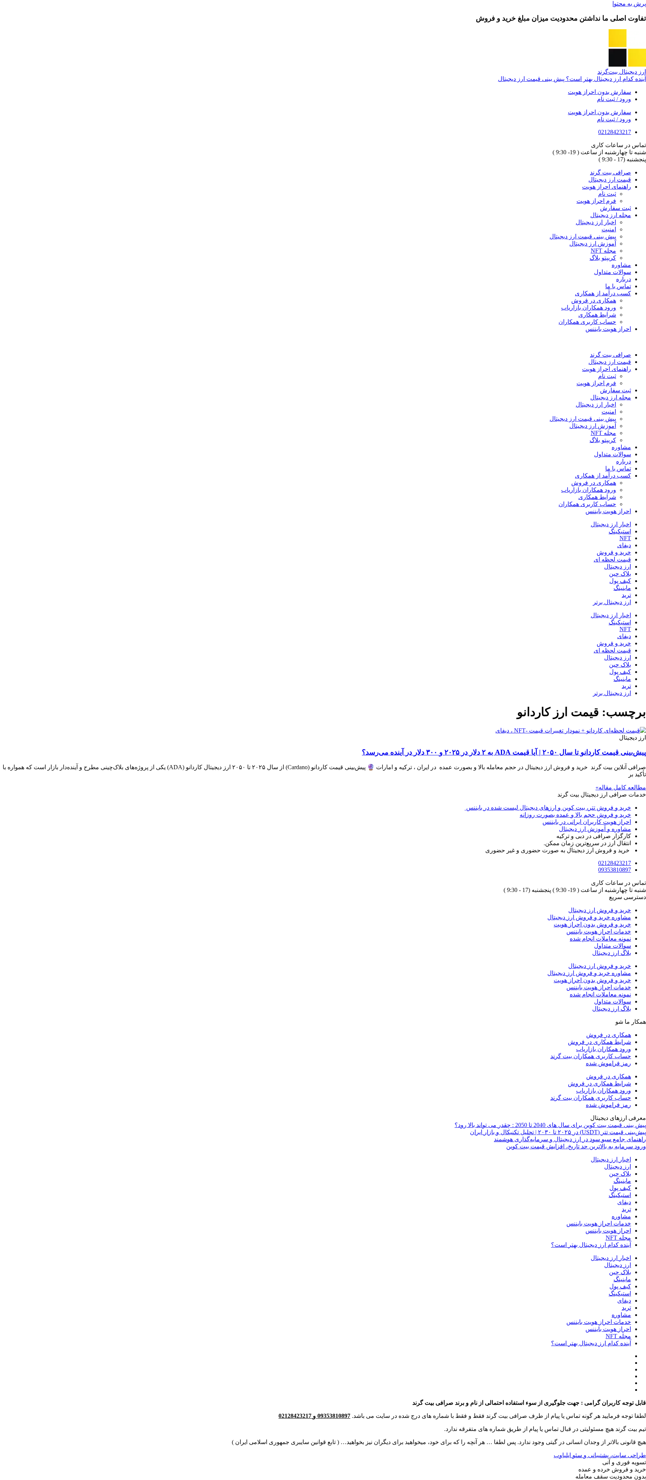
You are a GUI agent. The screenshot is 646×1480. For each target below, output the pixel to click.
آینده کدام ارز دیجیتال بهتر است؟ (591, 1245)
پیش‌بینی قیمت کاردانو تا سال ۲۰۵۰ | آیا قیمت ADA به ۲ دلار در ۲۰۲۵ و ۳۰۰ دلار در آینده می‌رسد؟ (504, 752)
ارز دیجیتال (617, 566)
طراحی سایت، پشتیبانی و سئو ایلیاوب (600, 1455)
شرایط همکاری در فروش (599, 1042)
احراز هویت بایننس (608, 329)
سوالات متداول (612, 272)
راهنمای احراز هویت (606, 186)
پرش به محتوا (629, 3)
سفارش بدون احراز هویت (599, 92)
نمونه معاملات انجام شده (600, 938)
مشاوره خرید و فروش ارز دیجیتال (589, 917)
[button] (323, 341)
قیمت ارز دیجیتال (609, 179)
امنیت (609, 229)
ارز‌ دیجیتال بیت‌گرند (621, 71)
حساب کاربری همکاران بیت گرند (590, 1056)
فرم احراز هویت (596, 201)
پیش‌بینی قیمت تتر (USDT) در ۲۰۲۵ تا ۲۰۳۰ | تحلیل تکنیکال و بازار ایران (558, 1132)
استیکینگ (620, 531)
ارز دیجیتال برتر (612, 602)
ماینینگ (622, 588)
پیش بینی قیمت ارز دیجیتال (583, 236)
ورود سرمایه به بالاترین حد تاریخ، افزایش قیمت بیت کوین (576, 1146)
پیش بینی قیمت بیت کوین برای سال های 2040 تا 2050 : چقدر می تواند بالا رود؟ (550, 1125)
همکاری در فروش (593, 300)
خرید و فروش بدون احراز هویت (592, 924)
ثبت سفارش (615, 208)
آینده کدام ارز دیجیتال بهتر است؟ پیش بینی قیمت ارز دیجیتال (572, 79)
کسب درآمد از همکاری (603, 293)
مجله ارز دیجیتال (610, 215)
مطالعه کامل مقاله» (621, 787)
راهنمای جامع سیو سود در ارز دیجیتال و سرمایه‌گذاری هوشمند (570, 1139)
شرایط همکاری (597, 314)
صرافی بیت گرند (610, 172)
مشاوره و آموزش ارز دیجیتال (595, 829)
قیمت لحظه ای (612, 559)
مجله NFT (603, 250)
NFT (625, 538)
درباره (623, 279)
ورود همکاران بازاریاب (588, 307)
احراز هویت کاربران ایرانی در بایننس (586, 822)
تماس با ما (618, 286)
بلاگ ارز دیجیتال (611, 953)
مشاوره (621, 265)
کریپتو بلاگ (603, 258)
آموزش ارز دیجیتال (592, 243)
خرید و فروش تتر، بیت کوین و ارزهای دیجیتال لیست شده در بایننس (548, 807)
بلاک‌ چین (620, 573)
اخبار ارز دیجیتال (596, 222)
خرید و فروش (614, 552)
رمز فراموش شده (608, 1063)
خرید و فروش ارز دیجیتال (599, 910)
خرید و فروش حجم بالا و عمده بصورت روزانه (575, 814)
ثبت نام (607, 194)
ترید (626, 595)
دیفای (624, 545)
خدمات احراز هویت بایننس (598, 931)
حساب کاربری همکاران (587, 322)
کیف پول (620, 581)
